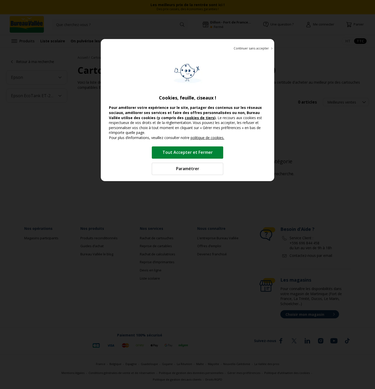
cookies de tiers (199, 117)
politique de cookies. (207, 137)
